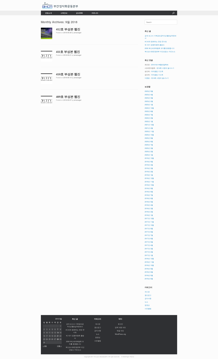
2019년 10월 (149, 158)
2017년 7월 (149, 235)
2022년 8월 (149, 111)
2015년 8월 (149, 278)
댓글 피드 (120, 330)
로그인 (120, 324)
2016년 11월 (149, 262)
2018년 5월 (149, 201)
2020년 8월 (149, 141)
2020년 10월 (149, 135)
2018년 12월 (149, 178)
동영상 (147, 305)
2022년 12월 (149, 108)
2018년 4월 (149, 205)
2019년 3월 (149, 168)
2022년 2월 (149, 118)
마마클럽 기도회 (157, 71)
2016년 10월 (149, 265)
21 (58, 336)
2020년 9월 (149, 138)
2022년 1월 (149, 121)
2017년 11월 (149, 222)
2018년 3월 (149, 208)
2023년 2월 (149, 101)
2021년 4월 (149, 128)
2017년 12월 (149, 218)
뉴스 (146, 302)
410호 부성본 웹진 (68, 74)
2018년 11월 (149, 181)
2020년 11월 (149, 131)
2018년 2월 (149, 211)
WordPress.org (120, 334)
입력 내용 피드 (120, 327)
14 (58, 332)
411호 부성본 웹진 (68, 51)
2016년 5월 (149, 275)
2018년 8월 (149, 191)
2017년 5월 (149, 242)
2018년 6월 (149, 198)
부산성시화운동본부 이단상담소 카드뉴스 (160, 51)
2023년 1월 (149, 104)
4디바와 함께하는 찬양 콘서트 (156, 41)
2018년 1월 (149, 215)
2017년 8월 (149, 232)
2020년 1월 (149, 155)
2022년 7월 (149, 114)
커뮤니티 (95, 13)
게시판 (147, 292)
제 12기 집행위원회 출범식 (154, 45)
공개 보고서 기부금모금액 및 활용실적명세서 (75, 325)
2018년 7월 (149, 195)
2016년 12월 (149, 258)
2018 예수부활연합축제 (159, 64)
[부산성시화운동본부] (60, 5)
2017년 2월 (149, 252)
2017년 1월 (149, 255)
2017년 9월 (149, 228)
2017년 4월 (149, 245)
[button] (173, 13)
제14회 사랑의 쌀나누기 (165, 68)
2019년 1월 (149, 175)
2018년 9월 (149, 188)
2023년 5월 (149, 91)
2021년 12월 (149, 124)
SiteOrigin (126, 357)
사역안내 (64, 13)
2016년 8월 (149, 272)
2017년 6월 (149, 238)
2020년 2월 (149, 151)
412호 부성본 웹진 (68, 29)
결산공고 (148, 295)
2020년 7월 (149, 144)
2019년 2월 (149, 171)
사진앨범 (148, 308)
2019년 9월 (149, 161)
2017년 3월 (149, 248)
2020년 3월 (149, 148)
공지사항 (148, 298)
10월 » (59, 346)
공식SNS (79, 13)
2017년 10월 (149, 225)
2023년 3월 (149, 98)
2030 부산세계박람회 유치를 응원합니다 (159, 48)
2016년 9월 (149, 268)
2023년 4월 (149, 94)
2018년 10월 (149, 185)
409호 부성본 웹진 (68, 96)
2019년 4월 (149, 165)
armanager (77, 32)
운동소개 (48, 13)
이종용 (147, 78)
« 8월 (45, 346)
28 (58, 339)
